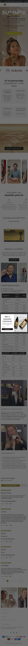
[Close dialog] (25, 315)
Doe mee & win (7, 329)
